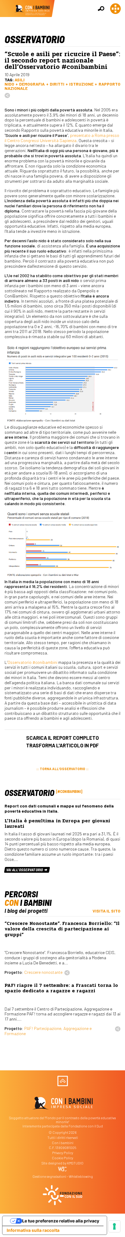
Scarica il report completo (62, 738)
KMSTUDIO (75, 1163)
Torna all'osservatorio (62, 769)
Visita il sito (106, 910)
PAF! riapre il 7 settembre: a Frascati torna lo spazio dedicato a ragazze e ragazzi (61, 988)
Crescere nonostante (43, 972)
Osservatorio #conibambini (32, 662)
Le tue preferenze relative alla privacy (60, 1220)
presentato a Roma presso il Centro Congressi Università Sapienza (62, 138)
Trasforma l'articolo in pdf (62, 745)
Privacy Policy (62, 1153)
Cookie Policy (62, 1158)
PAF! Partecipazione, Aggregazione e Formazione (48, 1031)
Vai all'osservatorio (25, 869)
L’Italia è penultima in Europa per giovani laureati (57, 823)
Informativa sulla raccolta (33, 1230)
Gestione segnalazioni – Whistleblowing (62, 1176)
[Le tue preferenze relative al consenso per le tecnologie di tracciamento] (114, 1226)
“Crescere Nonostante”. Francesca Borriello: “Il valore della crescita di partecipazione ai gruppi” (62, 929)
